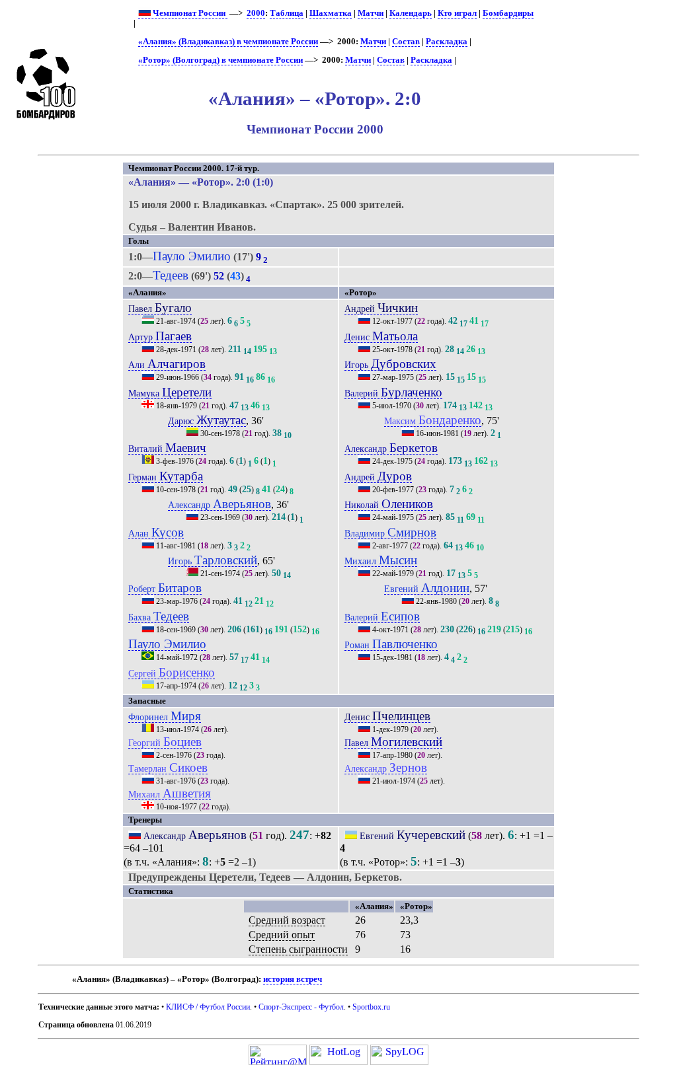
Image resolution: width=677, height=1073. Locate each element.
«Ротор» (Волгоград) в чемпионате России (220, 60)
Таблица (286, 13)
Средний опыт (282, 934)
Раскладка (446, 41)
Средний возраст (287, 920)
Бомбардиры (508, 13)
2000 (256, 13)
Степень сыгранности (298, 949)
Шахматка (330, 13)
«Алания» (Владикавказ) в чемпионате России (228, 41)
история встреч (292, 979)
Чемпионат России (189, 13)
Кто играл (457, 13)
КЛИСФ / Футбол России (208, 1007)
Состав (406, 41)
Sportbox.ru (371, 1007)
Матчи (370, 13)
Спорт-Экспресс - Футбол (301, 1007)
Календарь (410, 13)
